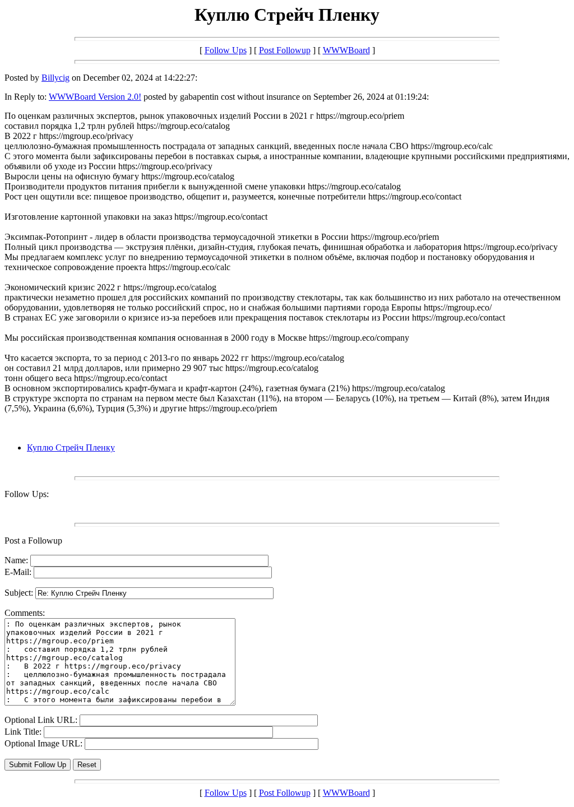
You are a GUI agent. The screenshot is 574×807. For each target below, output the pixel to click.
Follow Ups (226, 50)
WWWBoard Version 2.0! (95, 96)
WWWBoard (346, 50)
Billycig (55, 77)
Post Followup (285, 50)
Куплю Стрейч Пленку (71, 447)
